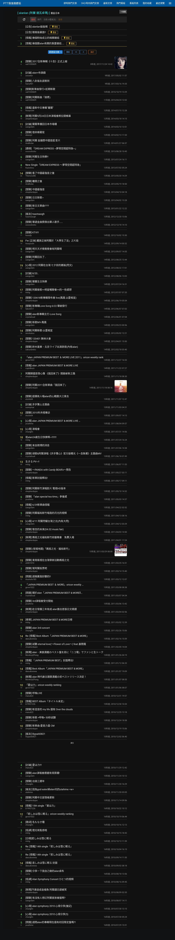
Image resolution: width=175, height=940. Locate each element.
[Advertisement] (72, 752)
